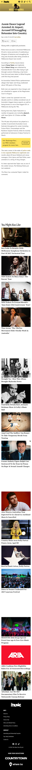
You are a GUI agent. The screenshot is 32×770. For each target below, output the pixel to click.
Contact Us (5, 739)
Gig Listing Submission (8, 736)
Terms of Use (6, 719)
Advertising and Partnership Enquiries (12, 733)
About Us (5, 713)
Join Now (25, 143)
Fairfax (12, 63)
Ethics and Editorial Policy (9, 722)
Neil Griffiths (17, 37)
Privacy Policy (6, 716)
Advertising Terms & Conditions (10, 725)
